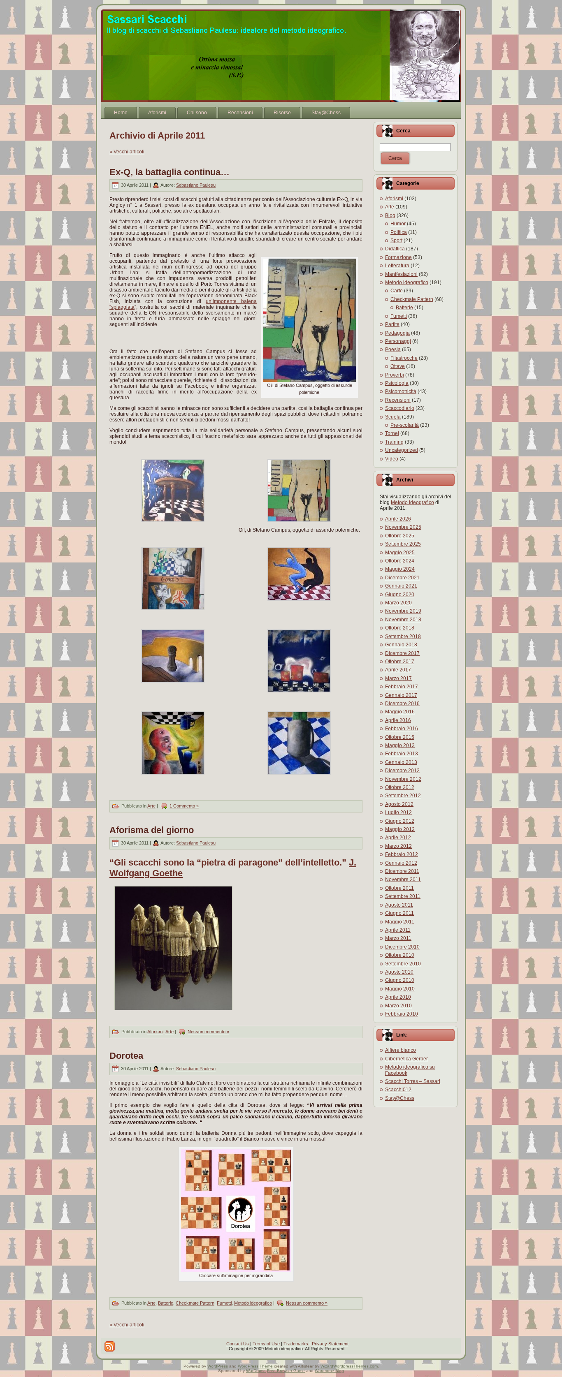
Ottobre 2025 (399, 536)
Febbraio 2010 (401, 1014)
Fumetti (224, 1303)
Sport (396, 240)
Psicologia (397, 383)
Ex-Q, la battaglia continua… (169, 172)
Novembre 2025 (403, 527)
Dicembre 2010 (402, 947)
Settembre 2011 (402, 896)
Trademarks (295, 1343)
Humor (398, 224)
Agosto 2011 (399, 905)
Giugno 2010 (399, 980)
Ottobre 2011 (399, 888)
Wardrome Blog (329, 1370)
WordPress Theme (255, 1366)
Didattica (395, 249)
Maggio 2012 (400, 829)
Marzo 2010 (398, 1006)
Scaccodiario (399, 408)
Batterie (165, 1303)
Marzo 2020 (398, 603)
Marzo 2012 (398, 846)
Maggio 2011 (399, 922)
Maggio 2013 (400, 745)
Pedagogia (397, 333)
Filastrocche (404, 358)
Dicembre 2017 (402, 653)
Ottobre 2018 (399, 628)
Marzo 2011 (398, 938)
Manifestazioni (401, 274)
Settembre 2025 (403, 544)
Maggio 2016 (400, 712)
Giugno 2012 (399, 821)
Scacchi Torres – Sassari (412, 1081)
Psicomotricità (400, 391)
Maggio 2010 (400, 989)
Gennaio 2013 (401, 762)
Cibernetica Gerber (406, 1059)
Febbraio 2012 (401, 854)
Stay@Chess (399, 1098)
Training (394, 442)
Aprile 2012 (398, 837)
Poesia (393, 349)
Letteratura (397, 265)
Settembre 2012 (403, 795)
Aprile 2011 (398, 930)
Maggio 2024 (400, 569)
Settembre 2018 (403, 636)
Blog (390, 215)
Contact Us (237, 1343)
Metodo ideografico (253, 1303)
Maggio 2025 (400, 552)
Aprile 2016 (398, 720)
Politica (398, 232)
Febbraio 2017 (401, 687)
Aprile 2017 (398, 670)
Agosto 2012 (399, 804)
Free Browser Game (286, 1370)
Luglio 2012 (398, 812)
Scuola (393, 417)
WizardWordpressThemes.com (349, 1366)
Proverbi (394, 375)
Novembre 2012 (403, 779)
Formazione (398, 257)
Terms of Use (266, 1343)
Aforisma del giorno (151, 830)
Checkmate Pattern (195, 1303)
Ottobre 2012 (399, 787)
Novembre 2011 (403, 879)
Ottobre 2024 (399, 561)
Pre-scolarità (404, 425)
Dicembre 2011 (402, 871)
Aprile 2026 (398, 519)
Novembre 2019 (403, 611)
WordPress (217, 1366)
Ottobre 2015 (399, 737)
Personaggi (398, 341)
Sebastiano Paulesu (196, 185)
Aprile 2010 (398, 997)
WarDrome (256, 1370)
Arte (151, 805)
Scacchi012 (398, 1089)
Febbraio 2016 (401, 728)
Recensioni (398, 400)
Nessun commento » (208, 1031)
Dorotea (126, 1056)
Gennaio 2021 (401, 586)
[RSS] (110, 1346)
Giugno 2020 (399, 594)
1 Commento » (184, 805)
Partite (392, 324)
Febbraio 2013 (401, 754)
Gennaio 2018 (401, 645)
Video (391, 459)
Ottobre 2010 (399, 955)
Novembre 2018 (403, 620)
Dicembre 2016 (402, 703)
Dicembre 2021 (402, 578)
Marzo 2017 (398, 678)
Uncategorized (401, 450)
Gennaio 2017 (401, 695)
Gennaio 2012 (401, 863)
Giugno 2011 (399, 913)
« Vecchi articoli (126, 152)
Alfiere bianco (400, 1050)
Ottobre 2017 (399, 661)
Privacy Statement (330, 1343)
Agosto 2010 (399, 972)
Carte (396, 291)
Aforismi (155, 1031)
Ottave (397, 366)
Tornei (392, 433)
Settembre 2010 (403, 964)
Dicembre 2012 (402, 770)
